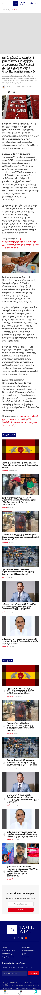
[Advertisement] (20, 33)
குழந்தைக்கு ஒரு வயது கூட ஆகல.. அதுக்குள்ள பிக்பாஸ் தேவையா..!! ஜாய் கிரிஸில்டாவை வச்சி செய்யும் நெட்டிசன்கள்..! (18, 501)
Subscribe (20, 909)
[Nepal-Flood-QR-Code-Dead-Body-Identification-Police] (20, 556)
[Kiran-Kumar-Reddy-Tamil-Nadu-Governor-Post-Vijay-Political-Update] (20, 626)
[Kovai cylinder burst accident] (20, 521)
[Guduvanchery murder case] (20, 853)
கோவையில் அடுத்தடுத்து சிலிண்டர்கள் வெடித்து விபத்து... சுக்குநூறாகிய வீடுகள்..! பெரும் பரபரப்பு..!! (20, 537)
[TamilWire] (20, 3)
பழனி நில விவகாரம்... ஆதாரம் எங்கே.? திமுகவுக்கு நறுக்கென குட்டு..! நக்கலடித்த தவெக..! (20, 465)
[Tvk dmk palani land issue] (20, 449)
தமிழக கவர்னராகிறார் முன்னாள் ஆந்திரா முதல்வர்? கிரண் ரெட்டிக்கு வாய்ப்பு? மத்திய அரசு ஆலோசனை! (20, 641)
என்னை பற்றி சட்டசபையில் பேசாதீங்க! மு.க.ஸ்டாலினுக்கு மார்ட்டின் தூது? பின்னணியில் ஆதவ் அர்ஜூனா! (19, 606)
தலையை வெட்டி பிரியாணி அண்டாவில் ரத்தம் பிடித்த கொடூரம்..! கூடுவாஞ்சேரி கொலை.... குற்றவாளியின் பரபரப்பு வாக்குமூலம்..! (22, 871)
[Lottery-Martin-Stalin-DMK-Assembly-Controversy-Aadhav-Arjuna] (20, 591)
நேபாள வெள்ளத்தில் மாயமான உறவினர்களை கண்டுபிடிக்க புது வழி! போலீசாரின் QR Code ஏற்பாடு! (18, 571)
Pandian (11, 87)
